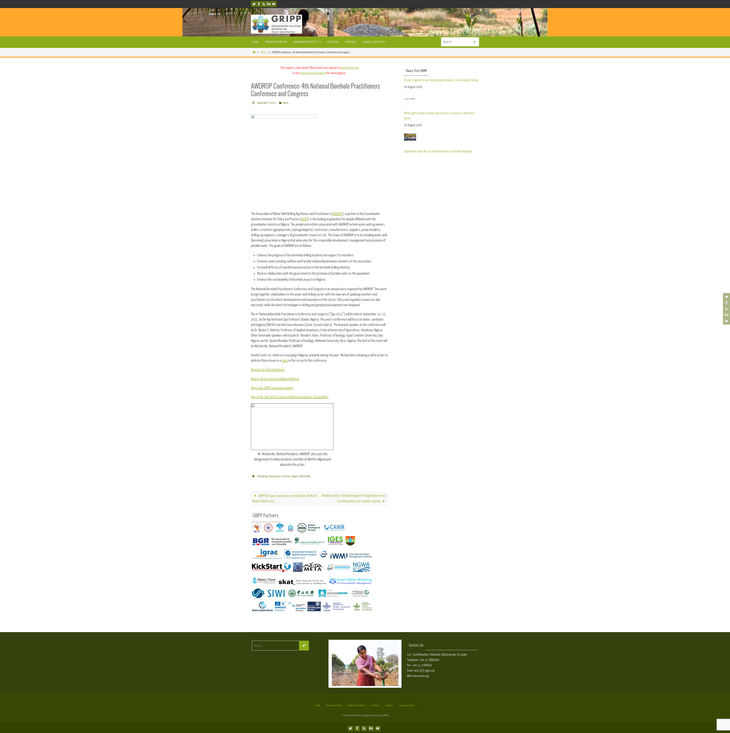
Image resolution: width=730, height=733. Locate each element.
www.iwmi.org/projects (313, 73)
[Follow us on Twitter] (254, 4)
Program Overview (334, 705)
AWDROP (337, 214)
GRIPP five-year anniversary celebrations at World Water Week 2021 (284, 498)
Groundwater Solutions (280, 476)
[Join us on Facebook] (259, 4)
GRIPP (304, 219)
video (285, 360)
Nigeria (295, 476)
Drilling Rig (262, 476)
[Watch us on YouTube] (274, 4)
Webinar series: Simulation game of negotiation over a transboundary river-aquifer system (354, 498)
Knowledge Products (356, 705)
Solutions (375, 705)
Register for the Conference (268, 370)
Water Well (305, 476)
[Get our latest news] (264, 4)
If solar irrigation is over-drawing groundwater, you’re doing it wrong (441, 80)
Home (318, 705)
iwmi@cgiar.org (350, 68)
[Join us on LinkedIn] (269, 4)
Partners (389, 705)
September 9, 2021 (266, 103)
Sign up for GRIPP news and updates (272, 388)
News (263, 52)
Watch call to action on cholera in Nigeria (275, 379)
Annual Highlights (407, 705)
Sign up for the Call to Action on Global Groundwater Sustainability (289, 397)
